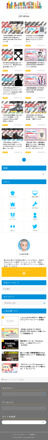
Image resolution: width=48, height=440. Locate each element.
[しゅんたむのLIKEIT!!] (24, 7)
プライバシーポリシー (20, 434)
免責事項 (32, 434)
